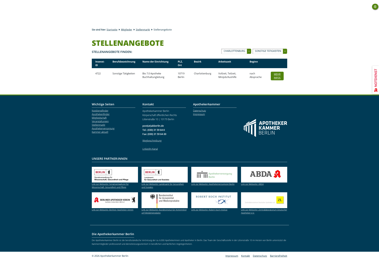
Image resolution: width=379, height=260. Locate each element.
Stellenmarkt (143, 29)
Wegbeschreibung (152, 140)
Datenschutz (199, 110)
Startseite (112, 29)
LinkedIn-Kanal (150, 149)
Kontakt (245, 255)
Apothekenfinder (101, 114)
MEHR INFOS (279, 76)
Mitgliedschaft (99, 117)
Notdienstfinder (100, 110)
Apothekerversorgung (103, 128)
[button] (236, 51)
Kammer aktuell (100, 132)
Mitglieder (126, 29)
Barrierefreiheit (278, 255)
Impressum (199, 114)
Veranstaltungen (100, 121)
